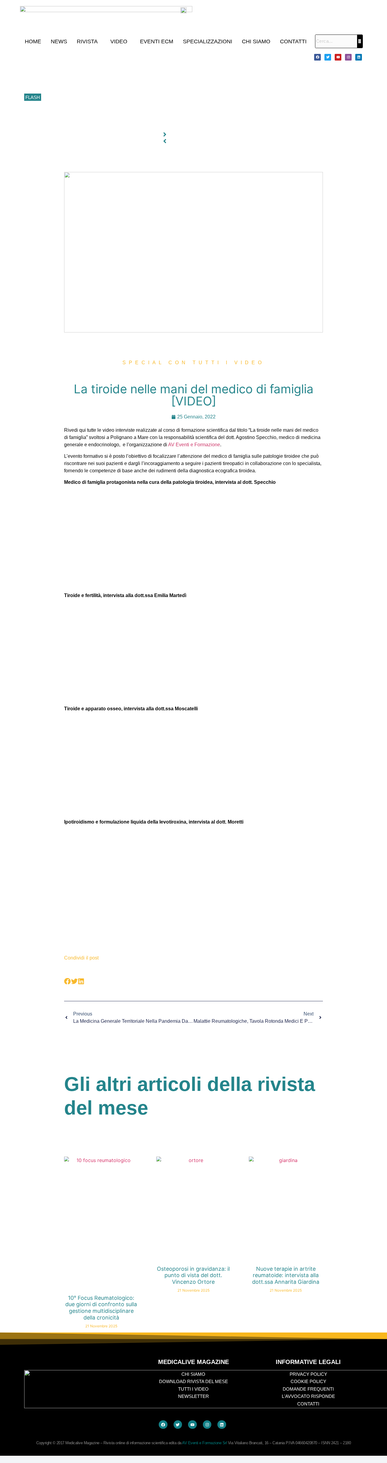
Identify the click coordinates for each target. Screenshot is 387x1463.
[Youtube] (338, 57)
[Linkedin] (358, 57)
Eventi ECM (156, 41)
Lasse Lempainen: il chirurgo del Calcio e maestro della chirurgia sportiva (115, 83)
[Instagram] (348, 57)
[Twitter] (327, 57)
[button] (88, 41)
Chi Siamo (256, 41)
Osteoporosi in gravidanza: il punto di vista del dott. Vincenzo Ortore (193, 1275)
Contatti (293, 41)
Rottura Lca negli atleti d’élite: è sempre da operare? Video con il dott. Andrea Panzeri (127, 124)
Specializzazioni (207, 41)
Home (33, 41)
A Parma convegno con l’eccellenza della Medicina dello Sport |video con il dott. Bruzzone (131, 111)
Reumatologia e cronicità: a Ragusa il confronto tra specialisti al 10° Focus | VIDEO (124, 70)
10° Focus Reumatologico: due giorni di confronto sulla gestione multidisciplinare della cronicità (135, 56)
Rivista (87, 41)
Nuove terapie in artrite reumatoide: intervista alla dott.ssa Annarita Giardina (285, 1275)
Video (118, 41)
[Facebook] (317, 57)
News (59, 41)
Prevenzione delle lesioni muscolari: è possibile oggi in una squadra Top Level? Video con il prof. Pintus (144, 97)
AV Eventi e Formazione (194, 444)
